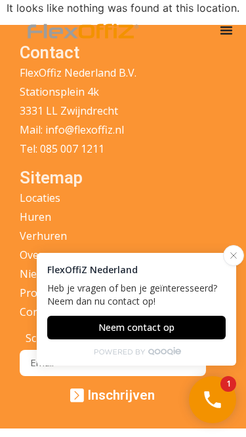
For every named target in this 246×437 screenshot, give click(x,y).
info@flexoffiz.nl (84, 130)
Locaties (40, 198)
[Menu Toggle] (226, 30)
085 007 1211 (72, 149)
